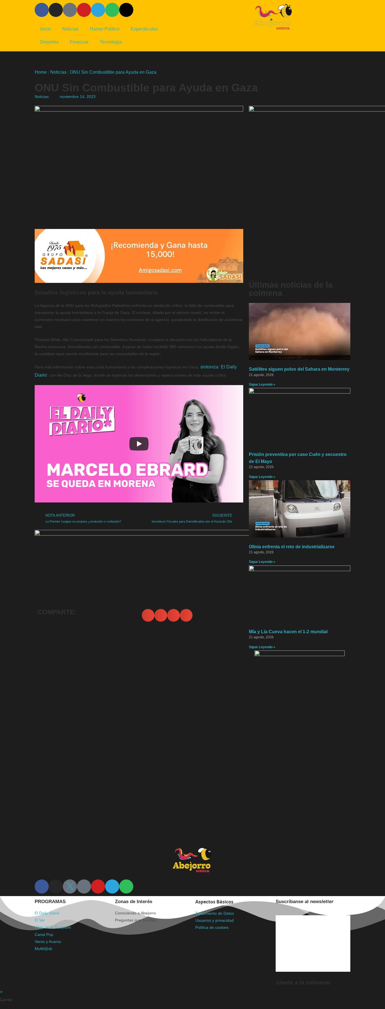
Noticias (70, 29)
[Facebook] (42, 10)
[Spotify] (112, 10)
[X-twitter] (126, 10)
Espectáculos (144, 29)
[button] (148, 615)
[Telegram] (98, 10)
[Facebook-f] (42, 886)
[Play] (139, 444)
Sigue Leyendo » (262, 384)
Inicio (45, 29)
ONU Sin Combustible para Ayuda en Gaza (113, 72)
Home (41, 72)
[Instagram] (56, 10)
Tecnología (111, 42)
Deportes (49, 42)
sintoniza (210, 366)
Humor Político (105, 29)
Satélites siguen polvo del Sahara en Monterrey (299, 369)
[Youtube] (84, 10)
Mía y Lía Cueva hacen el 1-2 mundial (288, 631)
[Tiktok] (70, 10)
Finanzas (79, 42)
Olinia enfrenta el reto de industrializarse (292, 546)
